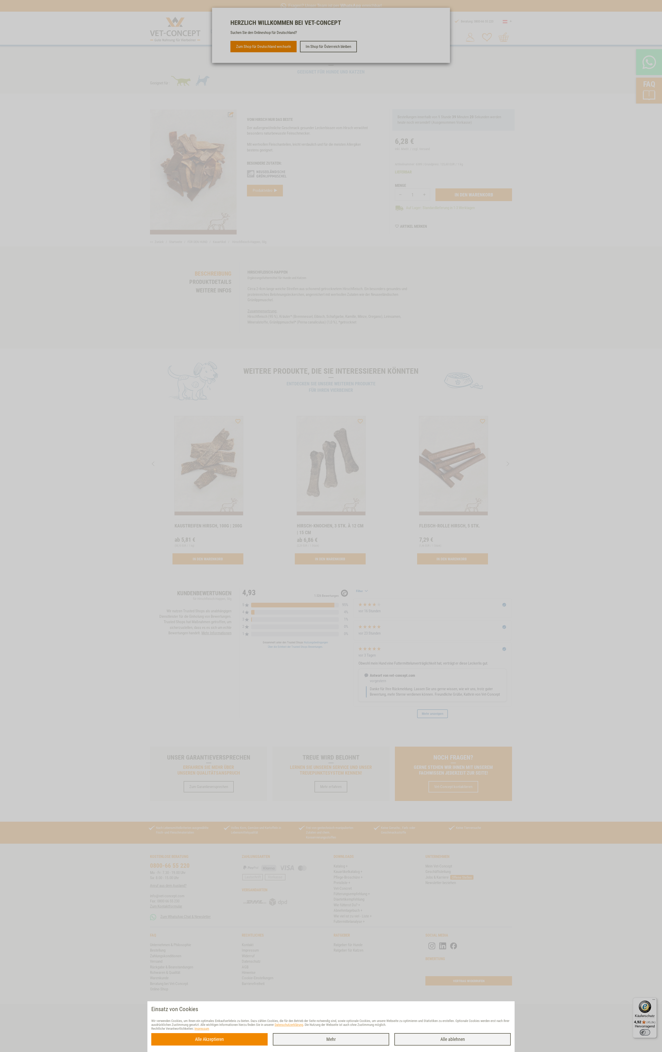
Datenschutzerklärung (289, 1025)
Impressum (201, 1029)
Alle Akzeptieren (209, 1039)
